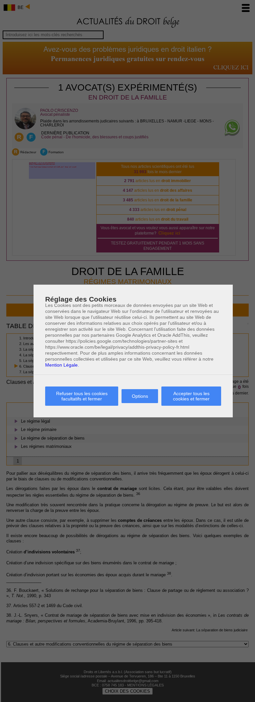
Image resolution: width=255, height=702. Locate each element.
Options (140, 396)
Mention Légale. (62, 365)
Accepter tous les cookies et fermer (191, 396)
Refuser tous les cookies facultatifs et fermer (82, 396)
